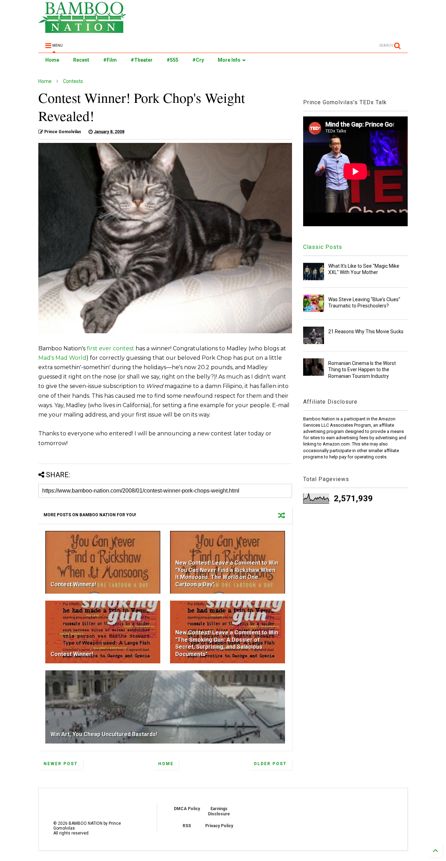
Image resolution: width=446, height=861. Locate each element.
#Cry (198, 60)
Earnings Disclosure (219, 811)
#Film (110, 60)
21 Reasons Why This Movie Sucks (365, 331)
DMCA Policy (187, 808)
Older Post (270, 763)
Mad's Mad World (62, 358)
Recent (81, 60)
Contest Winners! (73, 584)
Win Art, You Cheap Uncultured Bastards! (104, 734)
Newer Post (61, 763)
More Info (229, 60)
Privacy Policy (219, 825)
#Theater (142, 60)
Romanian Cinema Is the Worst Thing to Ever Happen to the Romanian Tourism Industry (362, 369)
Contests (73, 81)
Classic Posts (322, 247)
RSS (187, 825)
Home (52, 60)
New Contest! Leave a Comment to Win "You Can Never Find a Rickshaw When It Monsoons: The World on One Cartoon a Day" (226, 573)
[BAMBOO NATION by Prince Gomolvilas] (82, 30)
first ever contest (110, 348)
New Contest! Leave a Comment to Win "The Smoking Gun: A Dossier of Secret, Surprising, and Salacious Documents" (226, 643)
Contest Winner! (72, 654)
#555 (172, 60)
